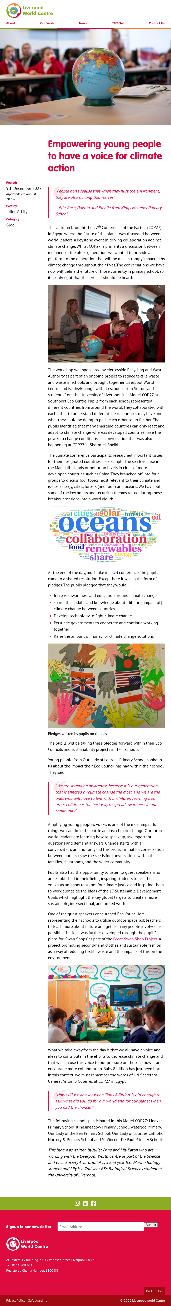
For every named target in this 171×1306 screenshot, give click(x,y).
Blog (10, 224)
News (83, 23)
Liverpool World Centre (29, 10)
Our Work (47, 23)
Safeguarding (37, 1300)
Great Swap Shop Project (135, 938)
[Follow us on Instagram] (77, 1203)
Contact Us (157, 23)
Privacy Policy (15, 1300)
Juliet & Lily (16, 211)
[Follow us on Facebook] (93, 1203)
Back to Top (154, 1291)
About (10, 23)
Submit (151, 1225)
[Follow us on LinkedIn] (85, 1203)
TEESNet (118, 23)
